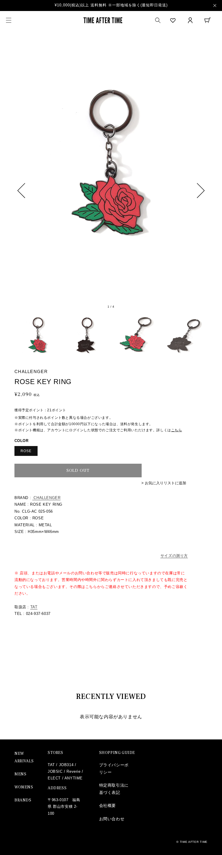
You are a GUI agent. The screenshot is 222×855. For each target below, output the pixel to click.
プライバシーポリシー (114, 768)
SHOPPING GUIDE (117, 752)
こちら (176, 430)
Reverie (73, 771)
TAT (34, 607)
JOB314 (66, 765)
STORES (55, 752)
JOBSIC (55, 771)
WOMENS (23, 787)
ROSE (26, 451)
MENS (20, 774)
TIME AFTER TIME (194, 841)
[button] (8, 20)
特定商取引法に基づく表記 (114, 789)
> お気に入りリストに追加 (163, 483)
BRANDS (23, 800)
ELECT (54, 778)
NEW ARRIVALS (24, 757)
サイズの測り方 (174, 555)
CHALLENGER (46, 498)
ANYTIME (73, 778)
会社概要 (107, 805)
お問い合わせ (112, 818)
